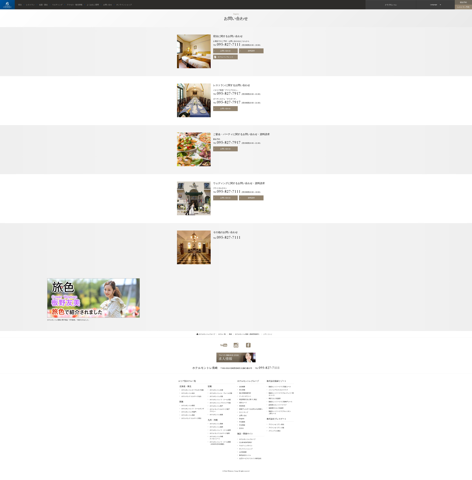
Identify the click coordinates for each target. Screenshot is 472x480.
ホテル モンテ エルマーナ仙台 (191, 396)
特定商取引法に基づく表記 (248, 399)
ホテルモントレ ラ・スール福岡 (220, 430)
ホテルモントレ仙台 (188, 393)
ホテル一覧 (222, 334)
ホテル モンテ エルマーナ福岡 (220, 433)
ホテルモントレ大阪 (216, 396)
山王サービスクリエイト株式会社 (250, 458)
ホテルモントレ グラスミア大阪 (220, 403)
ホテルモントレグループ (207, 334)
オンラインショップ (124, 5)
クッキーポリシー (245, 396)
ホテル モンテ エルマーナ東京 (191, 418)
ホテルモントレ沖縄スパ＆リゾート (216, 438)
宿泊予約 (463, 2)
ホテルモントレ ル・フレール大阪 (221, 393)
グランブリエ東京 (274, 431)
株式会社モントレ (245, 455)
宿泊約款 (242, 406)
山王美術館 (243, 452)
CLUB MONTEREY (245, 442)
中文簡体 (242, 425)
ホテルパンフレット (225, 57)
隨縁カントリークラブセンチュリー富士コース (281, 394)
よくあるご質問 (93, 5)
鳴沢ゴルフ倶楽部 (274, 398)
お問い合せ (107, 5)
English (241, 419)
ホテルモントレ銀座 (188, 405)
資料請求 (251, 51)
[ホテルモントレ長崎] (7, 4)
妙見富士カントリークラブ (277, 405)
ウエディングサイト (245, 446)
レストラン (30, 5)
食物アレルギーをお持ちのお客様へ (251, 409)
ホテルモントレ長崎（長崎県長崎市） (247, 334)
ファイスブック (248, 345)
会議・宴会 (43, 5)
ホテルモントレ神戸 (216, 406)
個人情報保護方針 (245, 393)
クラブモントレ (391, 5)
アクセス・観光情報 (74, 5)
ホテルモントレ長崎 (205, 367)
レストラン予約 (463, 7)
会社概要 (242, 387)
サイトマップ (243, 412)
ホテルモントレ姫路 (216, 414)
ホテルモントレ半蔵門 (188, 412)
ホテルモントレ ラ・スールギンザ (192, 409)
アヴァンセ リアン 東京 (276, 424)
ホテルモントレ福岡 (216, 427)
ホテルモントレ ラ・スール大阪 (220, 399)
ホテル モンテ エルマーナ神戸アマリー (220, 410)
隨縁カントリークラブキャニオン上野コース (280, 412)
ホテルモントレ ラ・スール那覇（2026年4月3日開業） (220, 443)
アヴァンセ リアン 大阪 (276, 428)
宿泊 (20, 5)
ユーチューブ (223, 345)
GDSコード (243, 403)
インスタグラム (236, 345)
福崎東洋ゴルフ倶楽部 (276, 408)
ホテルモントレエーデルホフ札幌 (192, 390)
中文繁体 (242, 422)
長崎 (230, 334)
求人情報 (236, 357)
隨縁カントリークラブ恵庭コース (280, 387)
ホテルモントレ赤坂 (188, 415)
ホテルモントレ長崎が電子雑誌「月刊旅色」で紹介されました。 (68, 320)
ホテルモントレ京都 (216, 390)
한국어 (241, 428)
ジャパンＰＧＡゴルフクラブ (278, 390)
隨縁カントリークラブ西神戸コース (280, 402)
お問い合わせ (225, 51)
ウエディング (57, 5)
